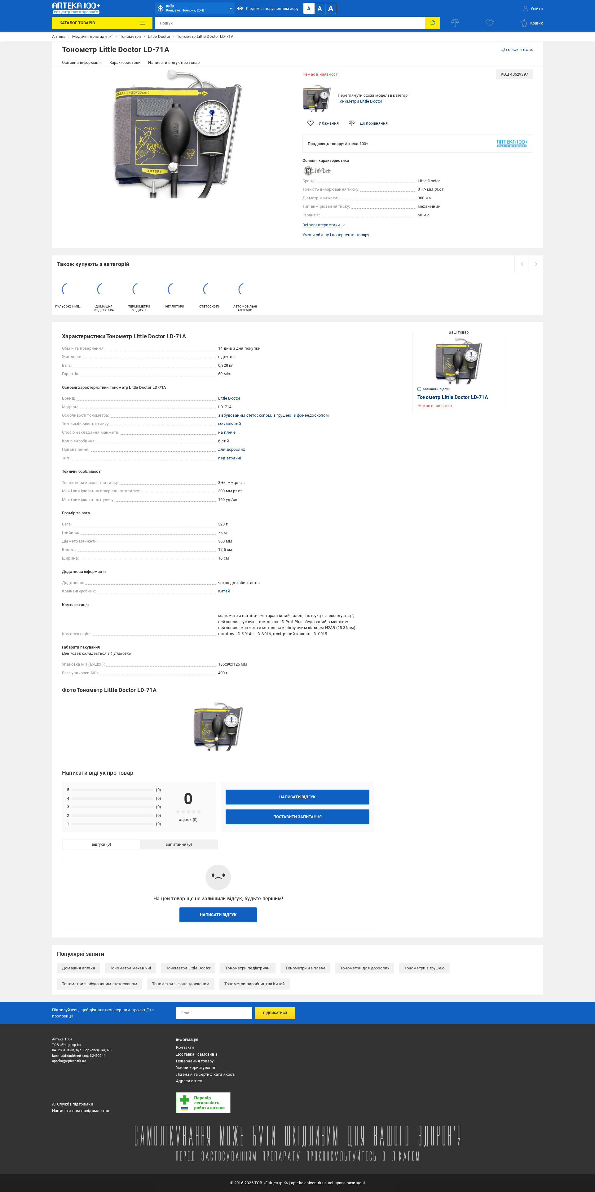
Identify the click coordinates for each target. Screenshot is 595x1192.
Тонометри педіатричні (248, 968)
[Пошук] (432, 23)
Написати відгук (297, 797)
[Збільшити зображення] (284, 78)
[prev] (521, 264)
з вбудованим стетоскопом (244, 415)
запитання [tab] (176, 844)
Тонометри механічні (130, 968)
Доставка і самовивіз (197, 1054)
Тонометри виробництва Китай (254, 984)
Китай (224, 591)
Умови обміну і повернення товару (335, 235)
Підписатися (275, 1013)
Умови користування (196, 1067)
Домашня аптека (78, 968)
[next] (536, 264)
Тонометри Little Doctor (360, 101)
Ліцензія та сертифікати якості (205, 1074)
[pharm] (234, 1102)
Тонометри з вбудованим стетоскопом (99, 984)
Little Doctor (229, 398)
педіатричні (229, 458)
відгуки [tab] (98, 844)
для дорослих (231, 449)
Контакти (185, 1047)
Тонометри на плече (305, 968)
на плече (227, 432)
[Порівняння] (455, 23)
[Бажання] (490, 23)
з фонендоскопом (311, 415)
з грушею (282, 415)
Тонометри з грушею (424, 968)
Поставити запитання (297, 816)
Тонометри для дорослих (364, 968)
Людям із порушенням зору (272, 8)
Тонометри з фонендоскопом (180, 984)
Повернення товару (195, 1061)
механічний (229, 424)
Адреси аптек (189, 1081)
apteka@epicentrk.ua (69, 1061)
